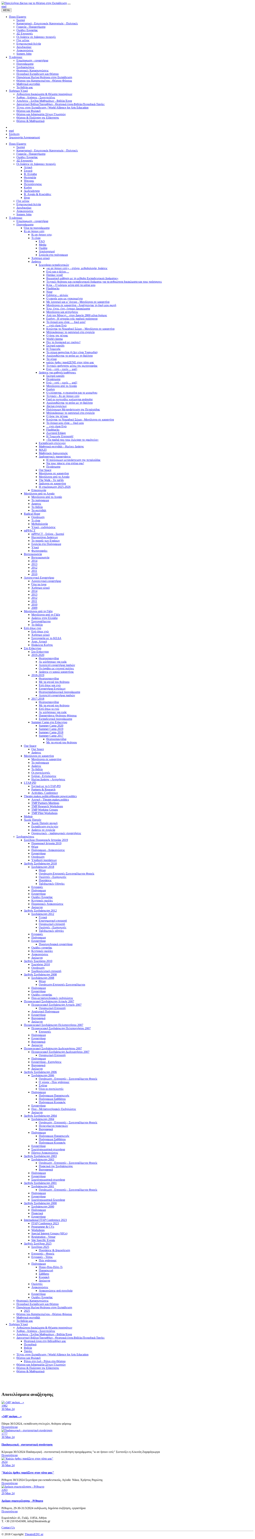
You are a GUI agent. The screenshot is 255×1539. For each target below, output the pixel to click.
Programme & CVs (42, 1226)
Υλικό (35, 547)
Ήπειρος (29, 180)
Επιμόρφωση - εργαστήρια (32, 221)
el (5, 6)
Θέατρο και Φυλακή (28, 1357)
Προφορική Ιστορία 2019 (46, 843)
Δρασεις (36, 503)
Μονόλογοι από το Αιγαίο (61, 386)
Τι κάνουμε (15, 217)
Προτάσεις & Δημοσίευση (54, 1250)
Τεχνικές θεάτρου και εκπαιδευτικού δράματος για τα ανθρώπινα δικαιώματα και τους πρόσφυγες (104, 281)
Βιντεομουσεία (33, 554)
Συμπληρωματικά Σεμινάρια (48, 1199)
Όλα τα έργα (38, 584)
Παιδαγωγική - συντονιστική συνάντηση (26, 1444)
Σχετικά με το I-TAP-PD (46, 786)
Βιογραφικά (38, 1018)
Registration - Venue (43, 1236)
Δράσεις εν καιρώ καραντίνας (56, 671)
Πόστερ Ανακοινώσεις (44, 1152)
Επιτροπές (45, 1031)
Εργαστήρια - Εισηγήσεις (46, 1061)
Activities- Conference (44, 792)
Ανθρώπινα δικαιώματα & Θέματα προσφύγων (44, 1327)
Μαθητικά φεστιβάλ (28, 1317)
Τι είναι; (36, 238)
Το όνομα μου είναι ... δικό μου (65, 423)
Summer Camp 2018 (51, 732)
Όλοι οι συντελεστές (51, 1088)
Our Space (45, 470)
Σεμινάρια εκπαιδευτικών (54, 264)
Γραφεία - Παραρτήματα (30, 153)
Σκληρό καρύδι (55, 345)
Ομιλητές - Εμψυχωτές (52, 877)
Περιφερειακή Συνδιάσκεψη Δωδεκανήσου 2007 (53, 1048)
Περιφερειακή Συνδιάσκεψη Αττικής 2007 (49, 1001)
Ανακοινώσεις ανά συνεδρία (55, 1290)
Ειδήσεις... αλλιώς (57, 295)
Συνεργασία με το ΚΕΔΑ (46, 638)
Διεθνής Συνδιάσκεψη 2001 (40, 1183)
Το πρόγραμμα (40, 500)
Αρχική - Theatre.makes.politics (50, 799)
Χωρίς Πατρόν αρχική (44, 823)
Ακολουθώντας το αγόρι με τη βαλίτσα (69, 355)
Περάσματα (53, 379)
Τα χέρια (51, 359)
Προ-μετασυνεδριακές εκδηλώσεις (52, 998)
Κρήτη (28, 187)
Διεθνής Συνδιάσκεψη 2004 (40, 1115)
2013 (34, 564)
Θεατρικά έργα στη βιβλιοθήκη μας (45, 1341)
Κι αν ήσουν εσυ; (41, 234)
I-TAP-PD (30, 782)
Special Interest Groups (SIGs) (49, 1233)
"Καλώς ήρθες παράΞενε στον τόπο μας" (27, 1472)
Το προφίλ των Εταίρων (45, 540)
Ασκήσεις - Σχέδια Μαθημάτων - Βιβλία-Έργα (44, 1334)
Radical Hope (32, 513)
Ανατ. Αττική (39, 641)
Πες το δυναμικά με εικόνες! (63, 342)
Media (42, 244)
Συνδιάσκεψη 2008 (42, 977)
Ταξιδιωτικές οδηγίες (51, 930)
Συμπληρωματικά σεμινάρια (48, 1149)
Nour (49, 291)
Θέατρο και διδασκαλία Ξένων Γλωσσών (41, 1364)
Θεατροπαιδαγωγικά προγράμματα (59, 692)
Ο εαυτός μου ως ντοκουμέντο (64, 298)
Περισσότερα (9, 1427)
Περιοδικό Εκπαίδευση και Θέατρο (37, 1304)
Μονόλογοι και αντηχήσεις (62, 312)
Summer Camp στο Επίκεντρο (49, 722)
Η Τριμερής (53, 349)
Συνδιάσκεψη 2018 (42, 866)
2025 (27, 1310)
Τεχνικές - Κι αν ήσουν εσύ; (63, 396)
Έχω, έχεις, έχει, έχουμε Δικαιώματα (68, 308)
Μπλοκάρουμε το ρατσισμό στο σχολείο (70, 332)
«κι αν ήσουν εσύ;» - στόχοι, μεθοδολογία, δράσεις (76, 268)
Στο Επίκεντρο (32, 648)
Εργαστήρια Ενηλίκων (52, 688)
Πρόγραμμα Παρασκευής (54, 1095)
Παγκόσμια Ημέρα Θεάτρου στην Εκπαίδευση (44, 1307)
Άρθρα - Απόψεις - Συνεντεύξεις (35, 1331)
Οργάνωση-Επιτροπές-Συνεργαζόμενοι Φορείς (66, 873)
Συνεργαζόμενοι (41, 621)
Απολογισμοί (47, 251)
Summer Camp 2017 (51, 735)
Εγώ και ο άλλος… (57, 271)
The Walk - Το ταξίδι (51, 480)
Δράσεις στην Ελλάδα (44, 618)
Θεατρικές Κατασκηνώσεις (32, 1300)
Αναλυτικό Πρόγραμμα (45, 1011)
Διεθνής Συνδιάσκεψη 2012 (40, 910)
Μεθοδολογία (39, 523)
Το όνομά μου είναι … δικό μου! (65, 322)
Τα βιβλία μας (24, 1320)
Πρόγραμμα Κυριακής (52, 1102)
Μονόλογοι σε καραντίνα (54, 473)
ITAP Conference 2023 (45, 1223)
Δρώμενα (37, 907)
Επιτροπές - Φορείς (42, 1253)
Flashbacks (52, 288)
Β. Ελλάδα (30, 174)
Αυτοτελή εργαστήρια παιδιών (57, 665)
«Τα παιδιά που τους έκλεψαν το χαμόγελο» (72, 439)
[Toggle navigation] (69, 4)
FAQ (42, 241)
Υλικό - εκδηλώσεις (43, 527)
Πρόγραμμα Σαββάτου (52, 1098)
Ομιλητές (37, 1283)
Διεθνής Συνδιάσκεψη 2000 (40, 1203)
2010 (34, 574)
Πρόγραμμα (38, 890)
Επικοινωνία (38, 490)
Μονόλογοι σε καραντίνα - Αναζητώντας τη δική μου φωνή (81, 305)
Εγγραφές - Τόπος (42, 1257)
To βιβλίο (37, 624)
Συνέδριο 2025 (40, 1246)
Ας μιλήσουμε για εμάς (53, 661)
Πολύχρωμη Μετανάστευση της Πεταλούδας (73, 409)
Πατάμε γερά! (54, 275)
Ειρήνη (50, 389)
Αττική (28, 167)
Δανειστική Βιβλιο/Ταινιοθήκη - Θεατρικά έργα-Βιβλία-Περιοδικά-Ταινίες (60, 1337)
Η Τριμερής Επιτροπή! (59, 436)
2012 (34, 567)
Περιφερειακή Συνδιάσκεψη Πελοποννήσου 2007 (53, 1024)
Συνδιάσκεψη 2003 (42, 1159)
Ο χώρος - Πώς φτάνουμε (54, 1082)
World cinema (54, 338)
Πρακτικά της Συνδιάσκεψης (56, 1166)
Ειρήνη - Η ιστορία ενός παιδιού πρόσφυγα (71, 318)
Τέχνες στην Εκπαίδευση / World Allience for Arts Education (52, 1354)
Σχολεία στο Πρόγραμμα (46, 544)
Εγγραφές (37, 887)
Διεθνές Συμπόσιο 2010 (38, 961)
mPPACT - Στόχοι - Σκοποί (47, 533)
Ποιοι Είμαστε (17, 143)
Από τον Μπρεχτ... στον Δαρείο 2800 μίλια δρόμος (76, 315)
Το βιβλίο (37, 507)
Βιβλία (28, 1347)
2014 (34, 560)
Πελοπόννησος (33, 184)
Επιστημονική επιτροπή (53, 920)
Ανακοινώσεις (24, 211)
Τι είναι (35, 520)
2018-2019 (37, 675)
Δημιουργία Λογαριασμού (24, 137)
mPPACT (29, 530)
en (2, 6)
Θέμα (34, 846)
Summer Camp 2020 (51, 725)
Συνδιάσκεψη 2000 (42, 1206)
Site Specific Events (43, 1240)
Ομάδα (43, 248)
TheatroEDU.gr (34, 1534)
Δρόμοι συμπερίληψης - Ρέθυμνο (22, 1500)
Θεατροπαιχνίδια (49, 658)
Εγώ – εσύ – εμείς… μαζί (61, 369)
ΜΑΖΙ (42, 449)
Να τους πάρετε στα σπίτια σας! (65, 463)
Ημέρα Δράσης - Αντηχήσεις (48, 779)
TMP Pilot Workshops (44, 813)
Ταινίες (28, 1351)
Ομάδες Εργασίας (27, 157)
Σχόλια (43, 1085)
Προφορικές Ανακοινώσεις (47, 903)
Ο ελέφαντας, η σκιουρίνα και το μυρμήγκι (71, 392)
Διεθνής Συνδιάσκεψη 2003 (40, 1156)
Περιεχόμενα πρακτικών (53, 1125)
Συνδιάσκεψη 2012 (42, 914)
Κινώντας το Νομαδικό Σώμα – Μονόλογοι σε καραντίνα (80, 328)
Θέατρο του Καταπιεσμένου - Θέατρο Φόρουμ (44, 1314)
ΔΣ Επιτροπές (24, 160)
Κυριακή (44, 1277)
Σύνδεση (14, 134)
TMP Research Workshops (47, 806)
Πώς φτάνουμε (48, 1260)
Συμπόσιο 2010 (40, 964)
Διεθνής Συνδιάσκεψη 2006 (40, 1072)
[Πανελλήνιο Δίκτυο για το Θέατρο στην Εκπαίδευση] (34, 3)
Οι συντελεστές (40, 772)
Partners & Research (43, 789)
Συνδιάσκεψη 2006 (42, 1075)
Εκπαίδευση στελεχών (52, 443)
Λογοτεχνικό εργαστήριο (46, 581)
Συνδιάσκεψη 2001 (42, 1186)
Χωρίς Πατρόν (32, 819)
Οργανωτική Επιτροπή (52, 1008)
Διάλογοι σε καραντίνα (52, 483)
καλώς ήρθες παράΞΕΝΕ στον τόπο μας (70, 362)
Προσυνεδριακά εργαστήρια (55, 944)
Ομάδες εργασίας (41, 947)
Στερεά (28, 170)
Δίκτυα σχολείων (56, 406)
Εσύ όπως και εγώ (50, 685)
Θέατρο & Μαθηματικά (30, 1371)
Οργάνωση (37, 517)
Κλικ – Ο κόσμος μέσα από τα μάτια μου (70, 285)
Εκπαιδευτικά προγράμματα (55, 718)
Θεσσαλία (30, 177)
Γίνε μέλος (22, 201)
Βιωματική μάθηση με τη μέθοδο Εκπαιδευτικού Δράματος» (82, 278)
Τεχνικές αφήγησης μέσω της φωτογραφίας (71, 365)
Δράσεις (36, 261)
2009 (34, 607)
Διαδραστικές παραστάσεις (55, 456)
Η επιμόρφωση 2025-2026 (55, 486)
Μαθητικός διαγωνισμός (53, 453)
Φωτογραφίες (39, 550)
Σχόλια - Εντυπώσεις (43, 776)
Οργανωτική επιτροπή (52, 924)
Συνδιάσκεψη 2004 (42, 1119)
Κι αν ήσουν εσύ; (34, 231)
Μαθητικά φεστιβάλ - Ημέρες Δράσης (61, 446)
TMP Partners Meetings (45, 803)
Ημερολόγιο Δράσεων (44, 537)
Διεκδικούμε (24, 207)
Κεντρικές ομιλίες (42, 900)
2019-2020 (37, 655)
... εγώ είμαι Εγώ (56, 325)
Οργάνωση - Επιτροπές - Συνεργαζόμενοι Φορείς (68, 1078)
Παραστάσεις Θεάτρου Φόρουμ (58, 715)
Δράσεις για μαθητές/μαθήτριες (57, 372)
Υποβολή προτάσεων (44, 860)
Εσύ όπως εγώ (32, 628)
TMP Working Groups (44, 809)
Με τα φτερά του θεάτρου (54, 681)
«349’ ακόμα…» (11, 1416)
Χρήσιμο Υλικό (18, 1324)
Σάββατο (44, 1273)
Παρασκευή (46, 1270)
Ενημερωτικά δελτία (28, 204)
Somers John (24, 214)
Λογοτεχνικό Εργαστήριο (39, 577)
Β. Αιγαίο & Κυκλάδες (37, 194)
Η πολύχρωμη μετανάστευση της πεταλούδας (73, 459)
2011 (34, 570)
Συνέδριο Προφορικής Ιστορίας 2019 (46, 840)
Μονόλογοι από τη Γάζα (38, 611)
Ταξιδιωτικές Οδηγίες (52, 883)
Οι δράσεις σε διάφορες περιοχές (36, 164)
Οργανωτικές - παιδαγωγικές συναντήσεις (56, 833)
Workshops (38, 1230)
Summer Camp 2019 (51, 729)
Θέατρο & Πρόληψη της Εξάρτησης (37, 1368)
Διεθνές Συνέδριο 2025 (38, 1243)
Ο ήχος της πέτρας (57, 335)
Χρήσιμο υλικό (40, 258)
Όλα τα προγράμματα (36, 227)
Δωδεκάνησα (32, 190)
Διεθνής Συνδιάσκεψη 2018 (40, 863)
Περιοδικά (30, 1344)
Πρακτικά (37, 1213)
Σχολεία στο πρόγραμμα (53, 254)
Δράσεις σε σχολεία (43, 829)
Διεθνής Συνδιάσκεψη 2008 (40, 974)
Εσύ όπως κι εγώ (49, 708)
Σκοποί (20, 147)
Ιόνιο (27, 197)
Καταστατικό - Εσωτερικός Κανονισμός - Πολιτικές (47, 150)
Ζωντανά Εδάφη (56, 433)
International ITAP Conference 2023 (45, 1220)
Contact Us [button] (8, 1527)
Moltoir (28, 816)
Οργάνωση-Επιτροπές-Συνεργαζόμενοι (62, 984)
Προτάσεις (45, 880)
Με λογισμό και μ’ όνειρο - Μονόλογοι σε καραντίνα (77, 301)
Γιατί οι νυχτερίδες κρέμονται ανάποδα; (69, 399)
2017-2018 (37, 698)
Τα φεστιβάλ (38, 510)
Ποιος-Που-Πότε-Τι (51, 1267)
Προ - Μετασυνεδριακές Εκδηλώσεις (53, 1109)
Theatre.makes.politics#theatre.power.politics (50, 796)
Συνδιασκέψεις (25, 836)
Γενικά (43, 917)
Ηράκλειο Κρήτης (42, 644)
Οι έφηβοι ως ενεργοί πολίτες (56, 668)
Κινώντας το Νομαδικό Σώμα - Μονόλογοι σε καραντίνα (80, 419)
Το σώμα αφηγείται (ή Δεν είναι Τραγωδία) (71, 352)
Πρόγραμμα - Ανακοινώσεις (48, 850)
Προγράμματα (24, 224)
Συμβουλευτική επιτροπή (46, 971)
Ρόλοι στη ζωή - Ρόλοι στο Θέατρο (45, 1361)
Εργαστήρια (38, 853)
